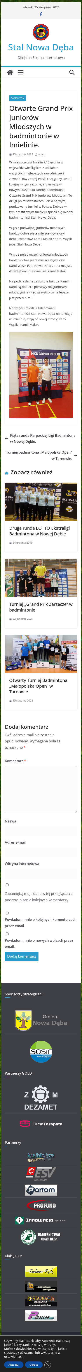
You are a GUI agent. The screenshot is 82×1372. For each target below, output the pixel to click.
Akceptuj (14, 1365)
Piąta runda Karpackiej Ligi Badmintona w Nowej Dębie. (42, 438)
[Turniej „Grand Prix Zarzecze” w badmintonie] (41, 561)
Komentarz (15, 760)
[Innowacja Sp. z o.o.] (41, 1218)
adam (41, 154)
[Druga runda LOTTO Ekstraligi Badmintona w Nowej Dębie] (41, 485)
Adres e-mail (15, 842)
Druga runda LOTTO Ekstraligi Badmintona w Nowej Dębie (39, 531)
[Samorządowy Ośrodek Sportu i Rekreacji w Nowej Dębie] (41, 1043)
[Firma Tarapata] (41, 1118)
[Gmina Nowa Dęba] (41, 1012)
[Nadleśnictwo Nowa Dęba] (41, 1232)
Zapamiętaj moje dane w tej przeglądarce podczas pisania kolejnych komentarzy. (39, 896)
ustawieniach (14, 1357)
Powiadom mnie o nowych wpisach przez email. (39, 943)
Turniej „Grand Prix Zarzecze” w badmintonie (41, 607)
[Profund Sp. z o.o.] (41, 1202)
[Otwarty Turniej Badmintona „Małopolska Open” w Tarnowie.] (41, 638)
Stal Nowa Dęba (41, 47)
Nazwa (10, 821)
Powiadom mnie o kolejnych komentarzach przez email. (41, 922)
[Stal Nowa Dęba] (10, 72)
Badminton (17, 98)
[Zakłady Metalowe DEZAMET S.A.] (41, 1086)
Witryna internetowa (22, 863)
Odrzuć (34, 1365)
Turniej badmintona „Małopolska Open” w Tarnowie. (39, 455)
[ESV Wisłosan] (41, 1170)
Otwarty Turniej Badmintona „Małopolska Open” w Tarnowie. (38, 686)
